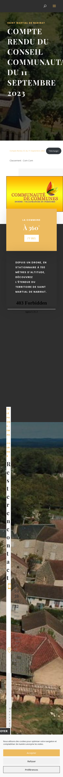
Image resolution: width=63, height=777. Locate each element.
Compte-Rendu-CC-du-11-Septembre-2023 (27, 151)
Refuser (31, 761)
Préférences (31, 769)
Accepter (31, 752)
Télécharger (54, 151)
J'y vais (31, 238)
